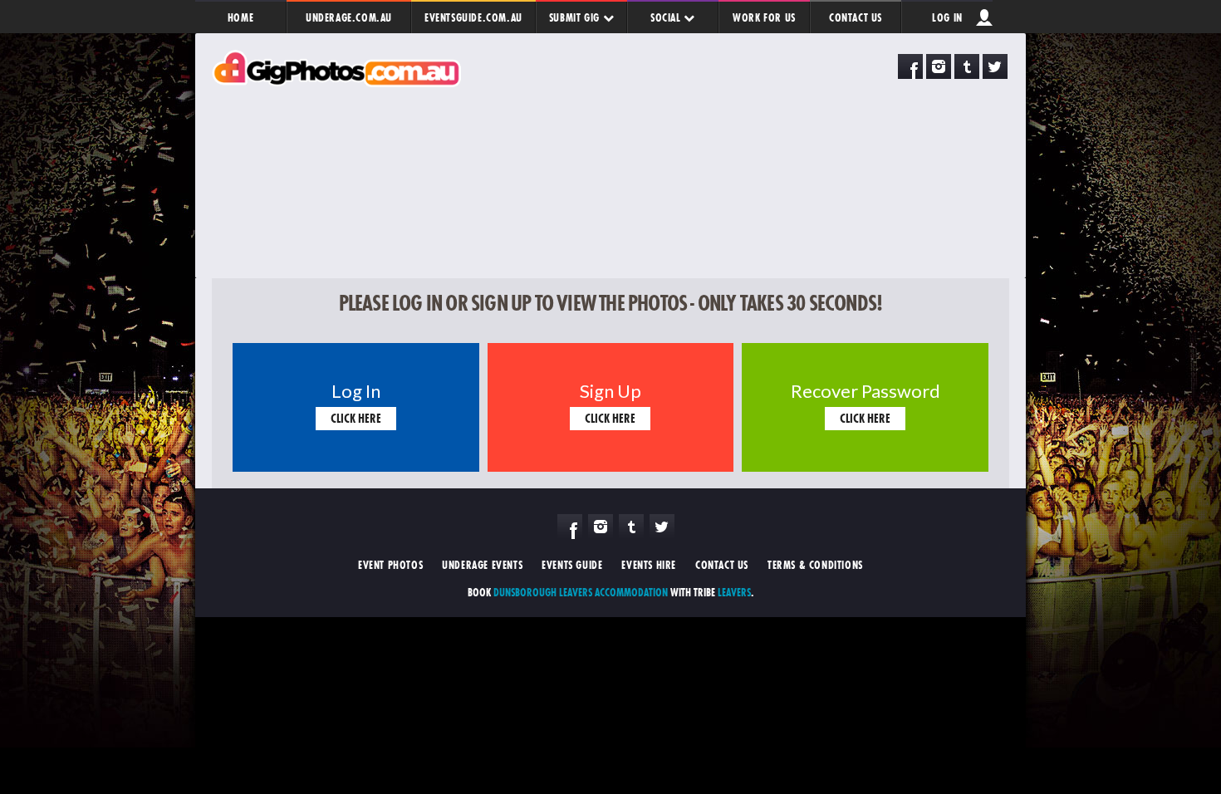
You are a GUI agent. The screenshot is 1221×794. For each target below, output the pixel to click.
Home (240, 17)
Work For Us (764, 17)
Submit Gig (576, 17)
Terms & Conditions (815, 564)
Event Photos (390, 564)
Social (667, 17)
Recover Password (865, 388)
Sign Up (610, 388)
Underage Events (482, 564)
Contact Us (855, 17)
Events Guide (572, 564)
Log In (947, 17)
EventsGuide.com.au (473, 17)
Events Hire (648, 564)
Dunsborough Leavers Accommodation (580, 592)
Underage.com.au (349, 17)
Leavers (734, 592)
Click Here (356, 418)
